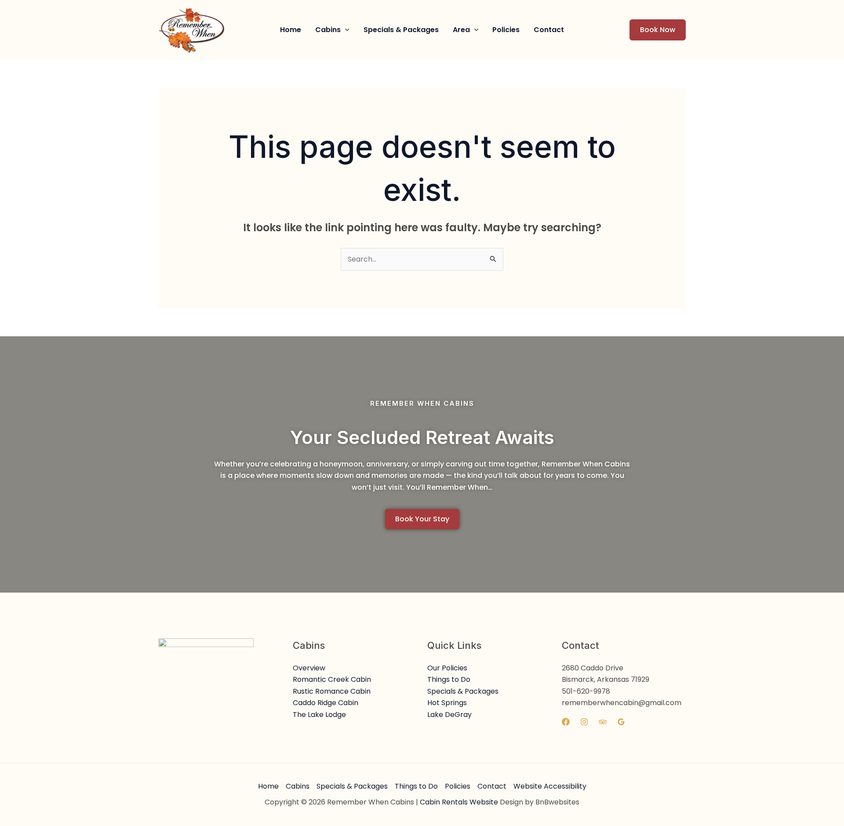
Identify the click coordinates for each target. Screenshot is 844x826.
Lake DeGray (449, 715)
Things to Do (448, 679)
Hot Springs (447, 703)
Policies (457, 786)
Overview (309, 668)
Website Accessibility (549, 786)
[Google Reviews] (621, 722)
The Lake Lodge (319, 715)
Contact (491, 786)
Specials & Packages (462, 691)
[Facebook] (566, 722)
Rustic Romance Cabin (332, 691)
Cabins (297, 786)
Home (268, 786)
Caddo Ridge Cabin (325, 703)
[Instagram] (584, 722)
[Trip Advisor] (603, 722)
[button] (332, 30)
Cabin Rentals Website (459, 802)
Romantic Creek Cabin (332, 679)
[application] (345, 30)
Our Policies (447, 668)
